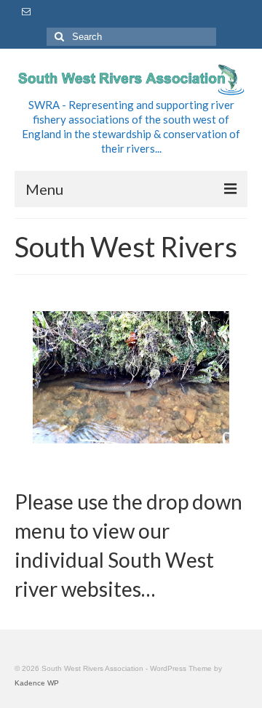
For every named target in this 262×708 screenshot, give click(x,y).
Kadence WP (37, 683)
